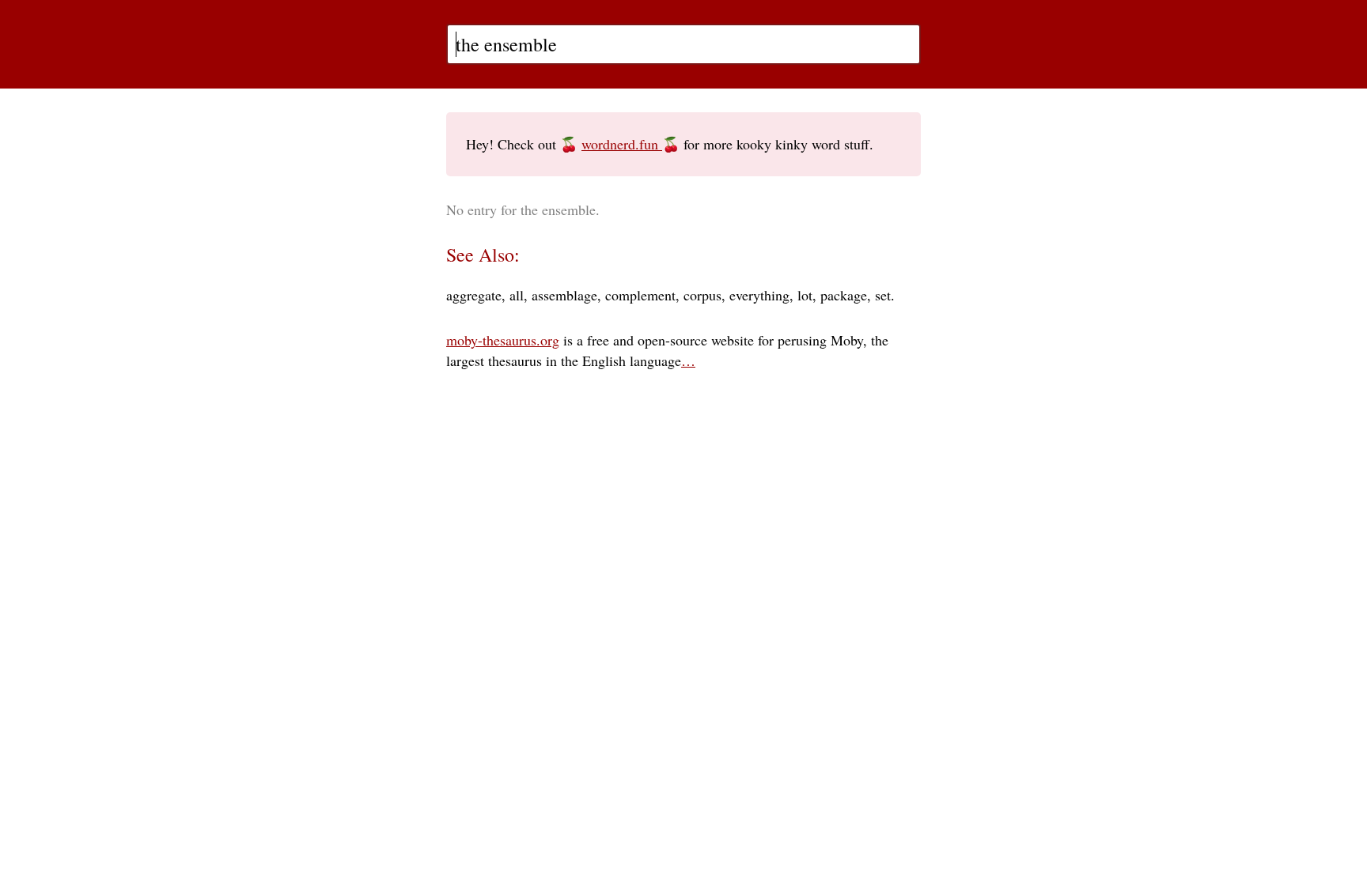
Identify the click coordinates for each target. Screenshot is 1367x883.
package (843, 294)
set (883, 294)
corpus (702, 294)
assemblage (564, 294)
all (516, 294)
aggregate (474, 294)
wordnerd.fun (621, 143)
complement (640, 294)
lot (804, 294)
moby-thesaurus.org (502, 339)
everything (759, 294)
